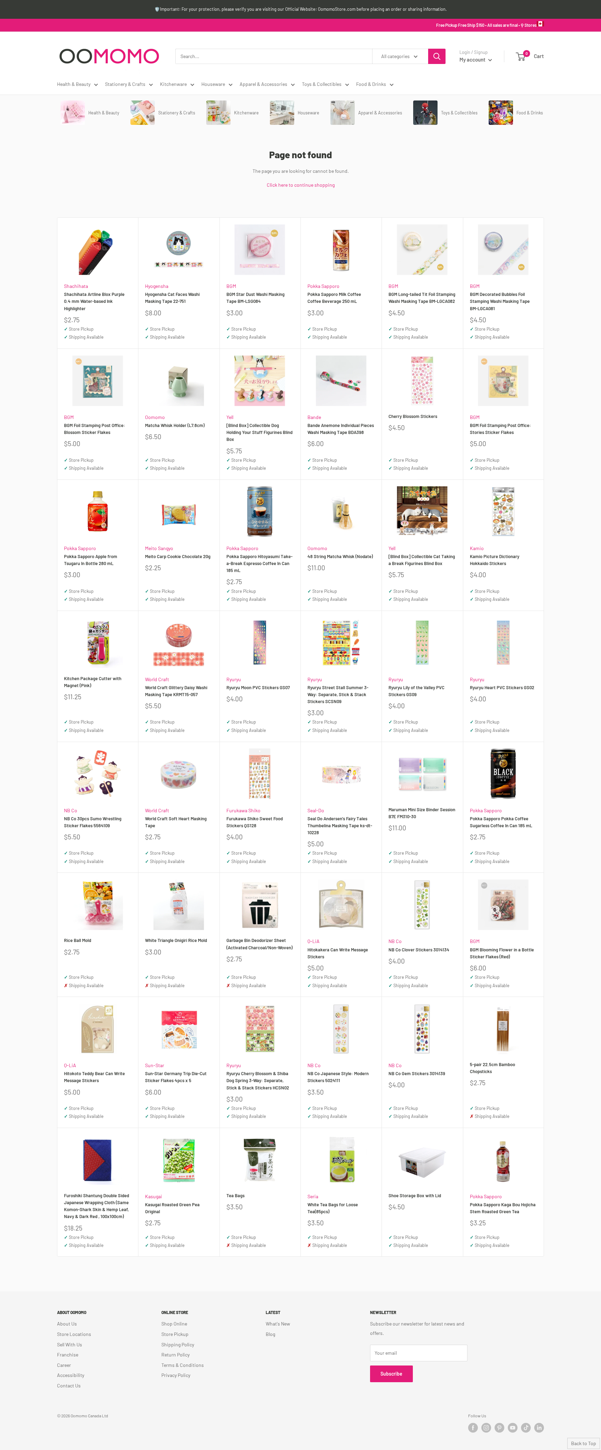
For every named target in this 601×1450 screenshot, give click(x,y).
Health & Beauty (73, 84)
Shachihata (76, 286)
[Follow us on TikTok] (526, 1428)
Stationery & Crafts (125, 84)
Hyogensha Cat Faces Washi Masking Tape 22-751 (172, 297)
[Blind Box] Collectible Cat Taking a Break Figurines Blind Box (421, 560)
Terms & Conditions (182, 1365)
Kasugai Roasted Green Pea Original (172, 1208)
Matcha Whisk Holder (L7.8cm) (175, 425)
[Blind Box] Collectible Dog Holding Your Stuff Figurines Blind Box (259, 432)
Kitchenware (173, 84)
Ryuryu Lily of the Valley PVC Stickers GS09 (416, 691)
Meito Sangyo (159, 548)
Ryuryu (233, 679)
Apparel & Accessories (263, 84)
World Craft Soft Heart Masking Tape (176, 822)
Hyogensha (156, 286)
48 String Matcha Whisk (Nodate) (340, 556)
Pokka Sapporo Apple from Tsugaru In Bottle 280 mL (90, 560)
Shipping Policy (177, 1344)
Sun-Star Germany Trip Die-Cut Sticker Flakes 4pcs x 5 (176, 1077)
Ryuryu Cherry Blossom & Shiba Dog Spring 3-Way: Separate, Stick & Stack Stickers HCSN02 (257, 1080)
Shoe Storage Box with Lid (414, 1195)
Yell (229, 417)
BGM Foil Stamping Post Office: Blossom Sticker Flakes (94, 428)
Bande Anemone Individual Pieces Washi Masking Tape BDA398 (340, 428)
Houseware (213, 84)
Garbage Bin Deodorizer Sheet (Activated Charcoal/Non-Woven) (259, 943)
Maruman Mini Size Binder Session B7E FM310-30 (421, 813)
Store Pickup (175, 1334)
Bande (314, 417)
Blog (270, 1334)
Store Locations (74, 1334)
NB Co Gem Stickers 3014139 (416, 1073)
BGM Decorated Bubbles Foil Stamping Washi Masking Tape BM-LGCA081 (500, 301)
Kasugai (153, 1196)
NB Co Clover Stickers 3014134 (418, 949)
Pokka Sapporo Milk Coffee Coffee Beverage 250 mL (334, 297)
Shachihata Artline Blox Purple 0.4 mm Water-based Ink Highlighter (94, 301)
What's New (278, 1324)
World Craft (157, 679)
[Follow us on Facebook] (473, 1428)
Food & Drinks (371, 84)
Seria (312, 1196)
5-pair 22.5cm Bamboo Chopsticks (492, 1068)
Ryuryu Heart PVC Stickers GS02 (502, 687)
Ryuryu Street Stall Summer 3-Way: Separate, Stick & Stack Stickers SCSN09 (337, 694)
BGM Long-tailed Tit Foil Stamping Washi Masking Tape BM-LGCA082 (421, 297)
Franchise (67, 1355)
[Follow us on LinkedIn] (539, 1428)
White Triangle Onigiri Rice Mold (176, 940)
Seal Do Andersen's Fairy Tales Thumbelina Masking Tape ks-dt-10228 (339, 825)
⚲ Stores (529, 25)
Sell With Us (69, 1344)
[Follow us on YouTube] (513, 1428)
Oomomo (155, 417)
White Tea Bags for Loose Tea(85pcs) (332, 1208)
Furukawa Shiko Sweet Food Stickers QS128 (254, 822)
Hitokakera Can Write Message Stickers (337, 953)
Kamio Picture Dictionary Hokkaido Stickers (494, 560)
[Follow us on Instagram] (486, 1428)
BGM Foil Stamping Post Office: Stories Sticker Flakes (500, 428)
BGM (231, 286)
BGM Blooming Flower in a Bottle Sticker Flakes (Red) (502, 953)
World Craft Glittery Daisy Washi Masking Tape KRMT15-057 (176, 691)
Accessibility (70, 1375)
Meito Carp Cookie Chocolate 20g (177, 556)
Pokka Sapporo (323, 286)
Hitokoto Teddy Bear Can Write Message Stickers (94, 1077)
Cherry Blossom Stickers (412, 416)
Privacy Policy (175, 1375)
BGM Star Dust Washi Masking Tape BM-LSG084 (255, 297)
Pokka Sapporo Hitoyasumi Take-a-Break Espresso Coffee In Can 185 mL (259, 563)
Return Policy (175, 1355)
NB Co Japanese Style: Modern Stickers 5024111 (338, 1077)
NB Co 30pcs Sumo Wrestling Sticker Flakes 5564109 (92, 822)
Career (64, 1365)
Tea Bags (235, 1195)
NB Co (70, 810)
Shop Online (174, 1324)
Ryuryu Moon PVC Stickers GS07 (258, 687)
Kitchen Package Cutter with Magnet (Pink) (92, 682)
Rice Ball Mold (77, 940)
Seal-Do (315, 810)
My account (473, 59)
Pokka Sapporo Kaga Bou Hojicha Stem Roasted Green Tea (503, 1208)
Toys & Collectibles (322, 84)
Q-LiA (313, 941)
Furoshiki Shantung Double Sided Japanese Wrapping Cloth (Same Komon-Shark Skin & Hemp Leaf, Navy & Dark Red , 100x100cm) (96, 1206)
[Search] (437, 56)
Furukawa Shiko (243, 810)
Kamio (477, 548)
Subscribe (391, 1374)
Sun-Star (154, 1065)
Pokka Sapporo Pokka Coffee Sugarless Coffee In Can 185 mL (501, 822)
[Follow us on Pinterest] (499, 1428)
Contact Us (69, 1385)
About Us (67, 1324)
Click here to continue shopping (301, 185)
